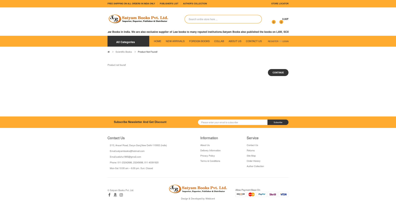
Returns (251, 150)
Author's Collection (195, 3)
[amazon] (115, 195)
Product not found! (147, 51)
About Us (205, 145)
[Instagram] (121, 195)
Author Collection (255, 166)
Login (285, 41)
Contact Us (252, 145)
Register (273, 41)
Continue (278, 72)
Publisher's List (169, 3)
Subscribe (278, 122)
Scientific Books (124, 51)
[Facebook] (109, 195)
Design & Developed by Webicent (198, 198)
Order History (253, 160)
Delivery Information (210, 150)
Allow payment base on (247, 189)
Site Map (251, 155)
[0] (271, 19)
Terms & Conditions (210, 160)
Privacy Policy (207, 155)
